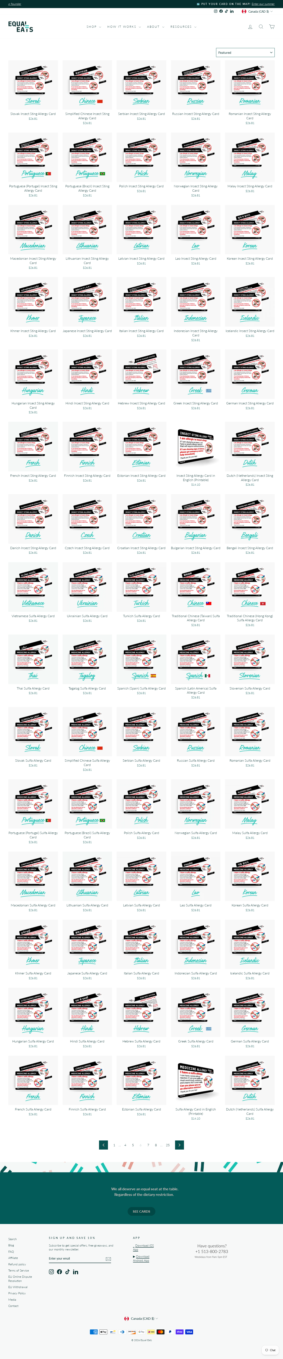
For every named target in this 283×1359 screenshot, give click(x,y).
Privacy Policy (17, 1293)
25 (168, 1145)
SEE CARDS (141, 1211)
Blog (11, 1245)
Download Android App (141, 1258)
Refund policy (17, 1264)
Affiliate (13, 1258)
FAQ (11, 1251)
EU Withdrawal (18, 1287)
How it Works (122, 26)
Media (12, 1299)
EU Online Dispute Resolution (20, 1278)
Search (12, 1239)
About (154, 26)
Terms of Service (18, 1270)
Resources (182, 26)
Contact (13, 1306)
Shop (92, 26)
